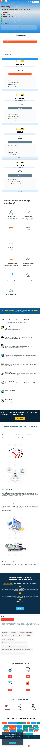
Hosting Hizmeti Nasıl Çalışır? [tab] (7, 649)
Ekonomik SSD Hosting (8, 44)
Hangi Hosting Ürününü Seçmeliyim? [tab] (26, 632)
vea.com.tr (30, 731)
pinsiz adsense (5, 728)
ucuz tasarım (37, 728)
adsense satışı (12, 725)
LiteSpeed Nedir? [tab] (5, 632)
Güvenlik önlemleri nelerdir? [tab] (19, 653)
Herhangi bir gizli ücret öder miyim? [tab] (8, 639)
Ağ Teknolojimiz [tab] (25, 583)
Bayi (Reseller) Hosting (8, 51)
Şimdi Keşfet (20, 608)
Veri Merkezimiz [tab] (33, 583)
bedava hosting (6, 731)
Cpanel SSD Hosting (8, 41)
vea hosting (36, 731)
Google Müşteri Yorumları (19, 28)
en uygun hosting (13, 731)
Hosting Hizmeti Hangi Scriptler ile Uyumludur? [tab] (10, 646)
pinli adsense (35, 725)
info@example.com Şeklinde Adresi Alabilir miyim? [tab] (23, 649)
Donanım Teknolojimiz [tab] (8, 583)
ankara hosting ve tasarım (12, 722)
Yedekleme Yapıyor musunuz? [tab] (7, 653)
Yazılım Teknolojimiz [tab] (17, 583)
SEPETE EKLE (20, 73)
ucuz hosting (31, 728)
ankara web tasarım (12, 728)
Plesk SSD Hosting (8, 54)
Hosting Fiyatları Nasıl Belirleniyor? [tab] (8, 635)
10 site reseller (20, 731)
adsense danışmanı (19, 725)
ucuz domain (33, 722)
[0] (31, 2)
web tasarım (4, 722)
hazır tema (19, 722)
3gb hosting (26, 731)
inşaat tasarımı (19, 728)
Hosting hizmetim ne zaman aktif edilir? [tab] (23, 635)
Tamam (12, 742)
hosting (28, 722)
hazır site (24, 722)
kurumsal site (25, 728)
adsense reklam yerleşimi (27, 725)
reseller (38, 722)
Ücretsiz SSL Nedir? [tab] (24, 646)
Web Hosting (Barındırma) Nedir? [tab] (7, 619)
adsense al (6, 725)
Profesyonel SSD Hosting (9, 48)
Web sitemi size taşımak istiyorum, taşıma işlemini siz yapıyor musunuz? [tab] (14, 642)
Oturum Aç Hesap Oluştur (36, 1)
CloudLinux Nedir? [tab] (14, 632)
